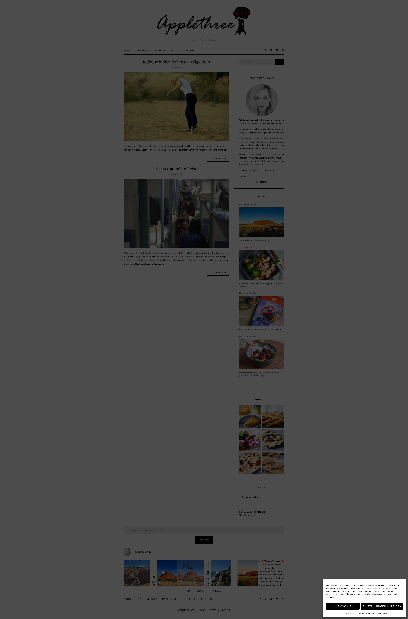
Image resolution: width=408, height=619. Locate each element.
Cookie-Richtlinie (349, 613)
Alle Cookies (342, 606)
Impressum (382, 613)
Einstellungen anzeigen (382, 606)
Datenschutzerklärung (367, 613)
